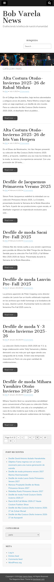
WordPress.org (15, 562)
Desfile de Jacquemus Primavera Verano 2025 (27, 184)
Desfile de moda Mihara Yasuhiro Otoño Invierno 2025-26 (27, 386)
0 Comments (24, 91)
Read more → (10, 118)
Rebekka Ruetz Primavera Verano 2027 (25, 491)
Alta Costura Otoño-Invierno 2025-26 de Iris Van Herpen (24, 135)
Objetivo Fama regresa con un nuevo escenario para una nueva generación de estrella (26, 465)
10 (45, 438)
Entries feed (13, 556)
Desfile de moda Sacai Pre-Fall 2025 (25, 235)
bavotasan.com (38, 579)
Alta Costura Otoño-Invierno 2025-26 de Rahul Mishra (24, 83)
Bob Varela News (22, 17)
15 (10, 441)
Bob (6, 91)
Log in (11, 552)
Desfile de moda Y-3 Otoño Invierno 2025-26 (25, 331)
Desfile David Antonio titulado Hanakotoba (26, 458)
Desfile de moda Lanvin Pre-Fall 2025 (27, 282)
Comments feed (15, 559)
